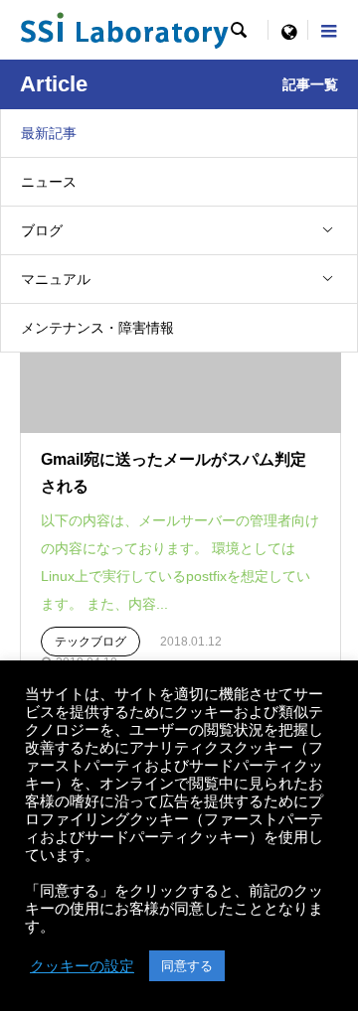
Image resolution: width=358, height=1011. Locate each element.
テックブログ (90, 642)
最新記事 (49, 133)
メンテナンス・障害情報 (97, 328)
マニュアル (55, 279)
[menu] (288, 30)
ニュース (49, 182)
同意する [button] (187, 965)
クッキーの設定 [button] (82, 966)
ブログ (42, 230)
